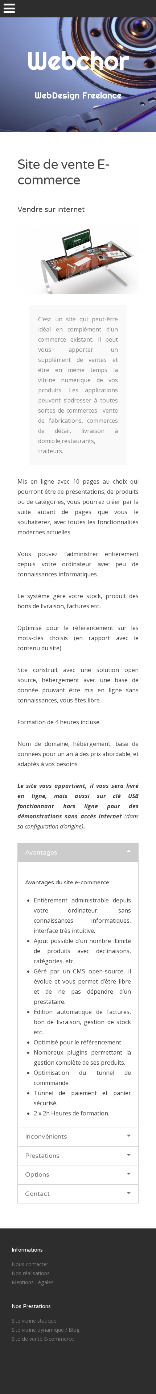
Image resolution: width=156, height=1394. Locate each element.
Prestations (42, 1156)
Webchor (78, 60)
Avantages (41, 852)
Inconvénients (46, 1136)
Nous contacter (30, 1264)
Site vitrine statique (34, 1320)
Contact (37, 1194)
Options (37, 1174)
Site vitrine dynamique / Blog (46, 1329)
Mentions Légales (33, 1282)
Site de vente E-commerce (43, 1338)
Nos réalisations (31, 1273)
